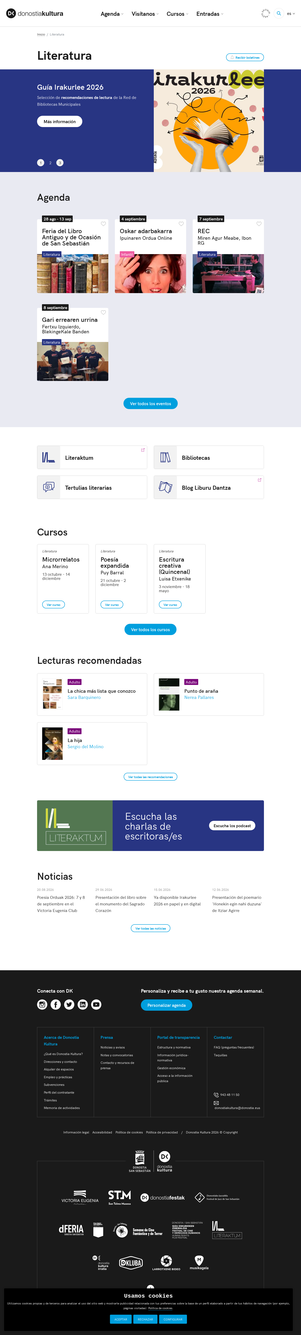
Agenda (110, 13)
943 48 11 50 (229, 1094)
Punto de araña (201, 690)
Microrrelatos (61, 562)
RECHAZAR (145, 1319)
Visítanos (143, 13)
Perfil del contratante (59, 1092)
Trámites (50, 1100)
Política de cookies (129, 1132)
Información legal (76, 1132)
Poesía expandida (115, 565)
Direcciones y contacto (60, 1061)
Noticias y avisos (113, 1047)
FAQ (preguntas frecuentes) (234, 1047)
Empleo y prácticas (58, 1077)
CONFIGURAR (173, 1319)
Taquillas (220, 1055)
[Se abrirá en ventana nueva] (42, 1004)
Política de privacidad (162, 1132)
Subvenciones (54, 1084)
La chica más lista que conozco (102, 690)
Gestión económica (171, 1067)
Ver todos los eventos (150, 403)
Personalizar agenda (166, 1005)
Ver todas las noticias (150, 928)
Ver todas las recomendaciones (150, 776)
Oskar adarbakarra (146, 233)
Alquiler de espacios (59, 1069)
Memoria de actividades (62, 1107)
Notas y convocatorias (117, 1055)
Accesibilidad (102, 1132)
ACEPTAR (120, 1319)
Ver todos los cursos (150, 629)
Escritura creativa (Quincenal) (175, 568)
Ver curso (53, 604)
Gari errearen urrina (70, 325)
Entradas (208, 13)
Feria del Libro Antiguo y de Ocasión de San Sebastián (71, 236)
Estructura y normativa (174, 1047)
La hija (75, 739)
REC (224, 236)
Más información (60, 115)
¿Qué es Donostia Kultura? (63, 1053)
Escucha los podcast (232, 825)
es (291, 13)
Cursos (175, 13)
